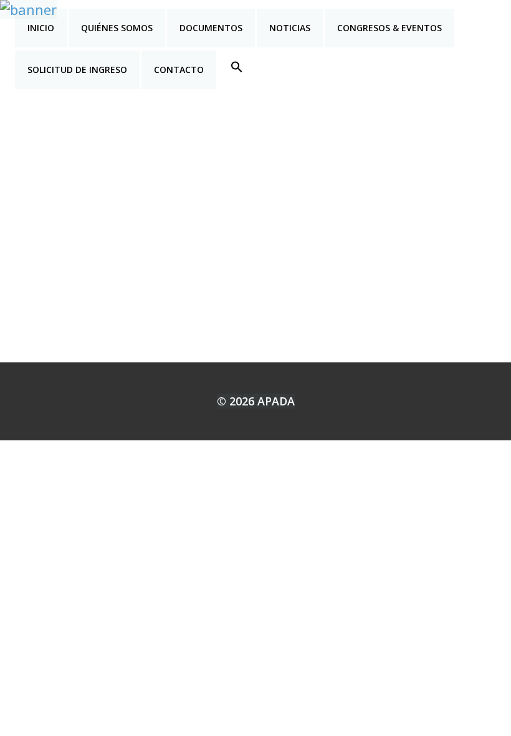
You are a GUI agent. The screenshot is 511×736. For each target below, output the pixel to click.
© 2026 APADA (256, 401)
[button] (237, 66)
